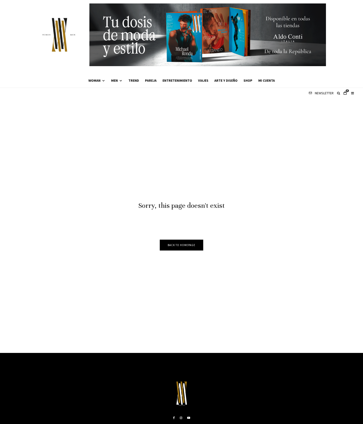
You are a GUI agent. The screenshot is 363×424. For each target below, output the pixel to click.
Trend (133, 80)
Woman (94, 80)
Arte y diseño (226, 80)
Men (114, 80)
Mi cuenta (266, 80)
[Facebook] (174, 417)
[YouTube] (189, 417)
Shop (247, 80)
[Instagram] (181, 417)
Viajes (203, 80)
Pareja (151, 80)
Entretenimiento (177, 80)
